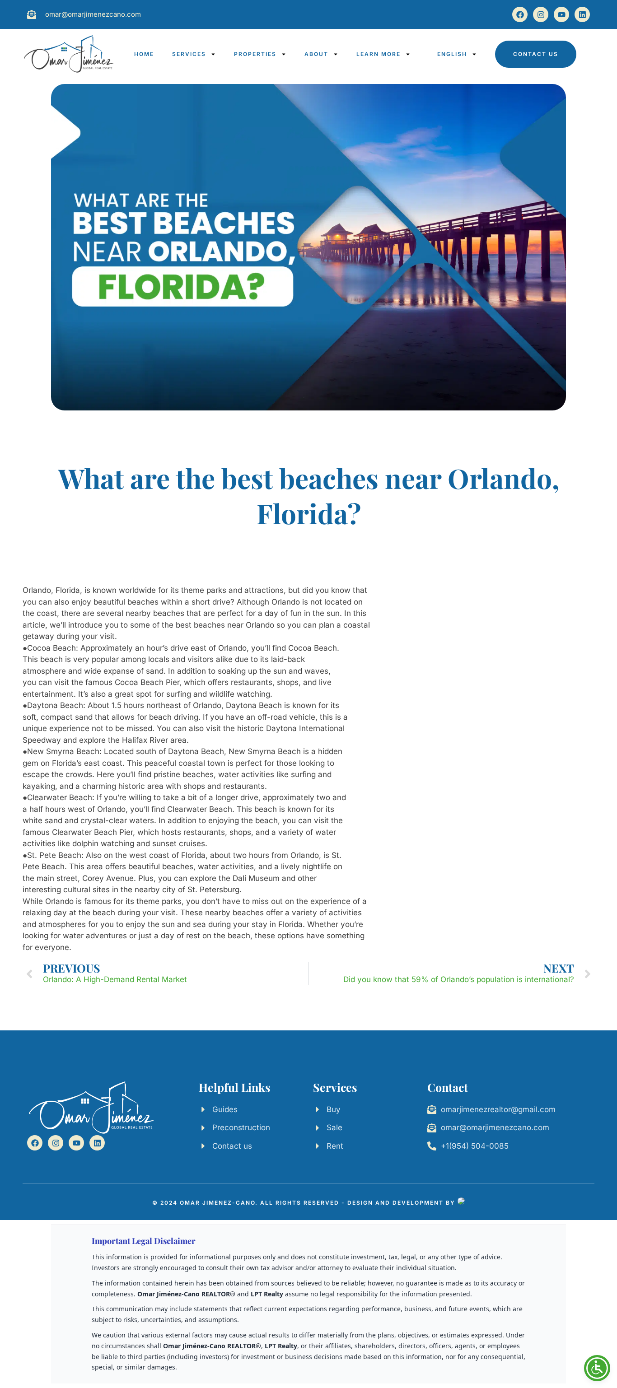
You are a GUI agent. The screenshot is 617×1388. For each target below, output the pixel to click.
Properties (255, 54)
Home (144, 54)
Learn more (378, 54)
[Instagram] (540, 14)
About (316, 54)
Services (189, 54)
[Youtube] (561, 14)
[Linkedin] (582, 14)
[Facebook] (520, 14)
